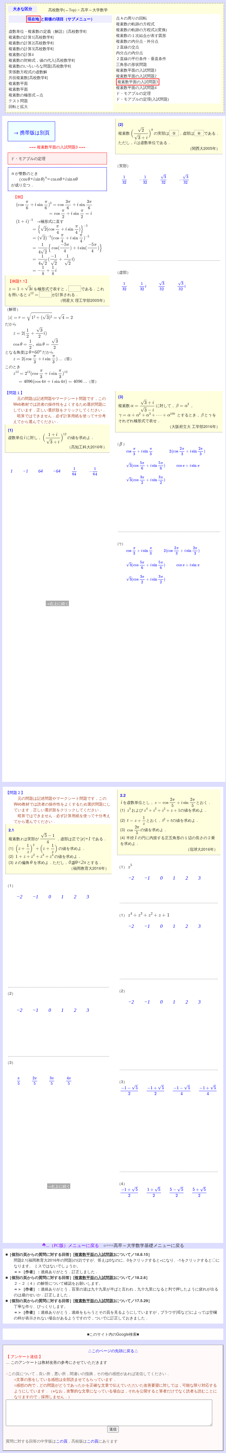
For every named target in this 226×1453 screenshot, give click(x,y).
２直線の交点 (127, 47)
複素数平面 (18, 84)
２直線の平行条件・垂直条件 (141, 59)
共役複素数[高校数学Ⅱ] (28, 78)
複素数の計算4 (21, 55)
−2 (19, 896)
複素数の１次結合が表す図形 (141, 36)
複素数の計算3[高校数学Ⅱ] (31, 49)
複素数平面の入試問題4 (136, 88)
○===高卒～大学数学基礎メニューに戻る (143, 1245)
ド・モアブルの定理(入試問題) (142, 99)
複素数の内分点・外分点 (137, 41)
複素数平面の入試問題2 (136, 76)
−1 (25, 471)
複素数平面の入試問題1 (136, 70)
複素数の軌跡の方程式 (135, 24)
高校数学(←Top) (62, 10)
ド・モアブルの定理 (133, 93)
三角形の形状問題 (131, 65)
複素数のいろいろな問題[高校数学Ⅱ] (40, 66)
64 (40, 471)
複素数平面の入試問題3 (137, 82)
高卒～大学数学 (94, 10)
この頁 (62, 1441)
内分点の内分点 (129, 53)
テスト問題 (18, 101)
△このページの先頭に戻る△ (113, 1350)
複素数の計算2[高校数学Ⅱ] (31, 43)
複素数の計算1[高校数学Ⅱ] (31, 37)
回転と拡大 (18, 107)
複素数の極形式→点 (26, 95)
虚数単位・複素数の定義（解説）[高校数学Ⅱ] (48, 31)
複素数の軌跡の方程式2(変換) (141, 30)
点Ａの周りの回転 (131, 18)
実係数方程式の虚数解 (28, 72)
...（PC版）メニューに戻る (72, 1245)
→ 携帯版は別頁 (32, 132)
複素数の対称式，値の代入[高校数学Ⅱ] (42, 60)
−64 (56, 471)
